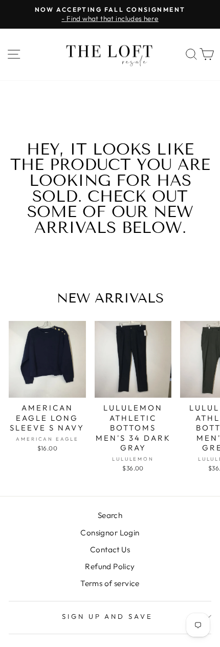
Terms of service (110, 583)
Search (110, 515)
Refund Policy (110, 566)
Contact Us (110, 549)
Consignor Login (109, 532)
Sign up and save (107, 616)
